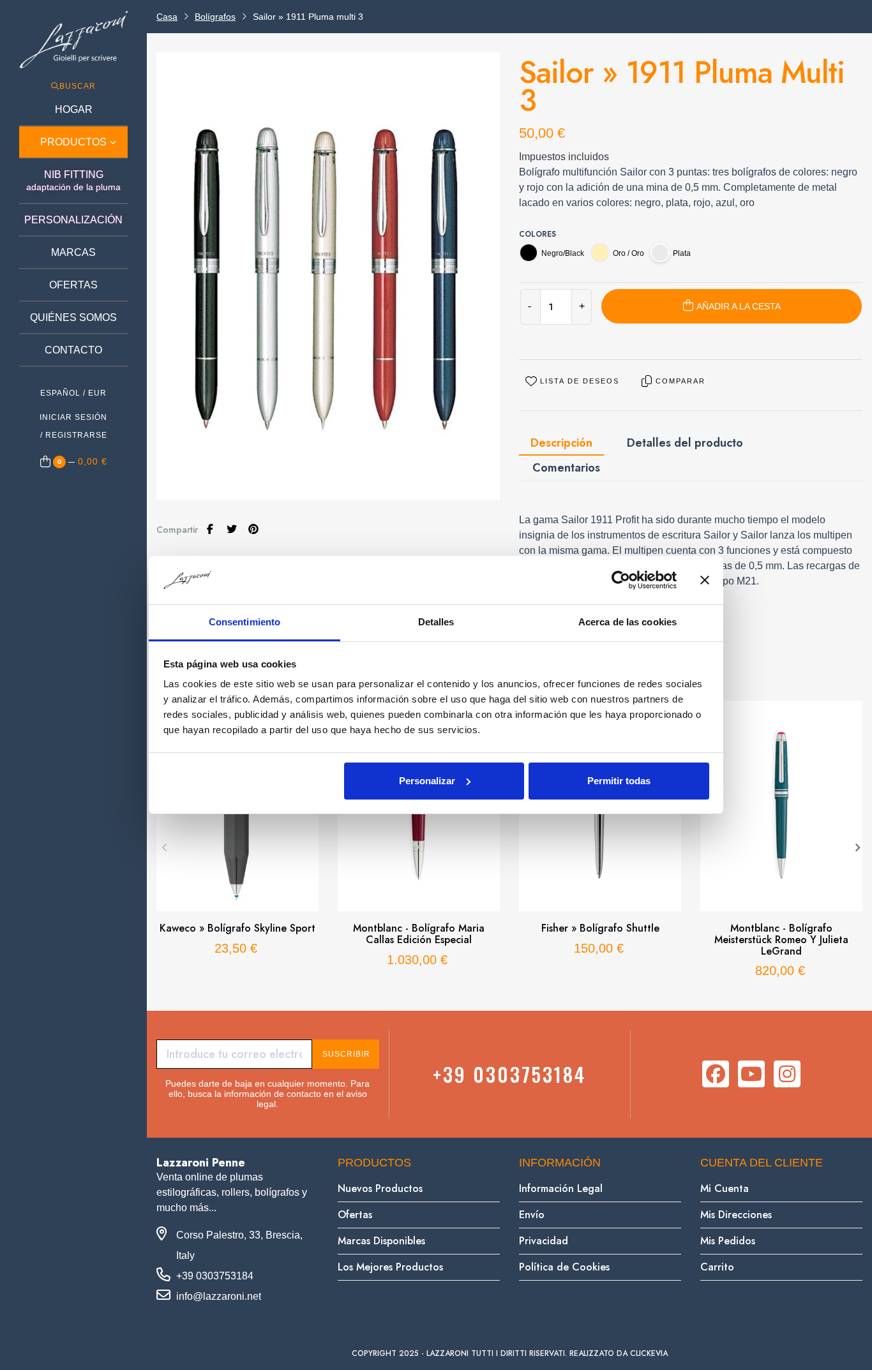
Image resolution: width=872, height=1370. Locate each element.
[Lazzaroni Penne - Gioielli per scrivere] (73, 39)
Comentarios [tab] (566, 467)
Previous (162, 846)
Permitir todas (618, 780)
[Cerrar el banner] (704, 580)
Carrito (717, 1267)
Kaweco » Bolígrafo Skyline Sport (237, 928)
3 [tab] (515, 1001)
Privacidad (543, 1240)
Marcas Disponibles (381, 1240)
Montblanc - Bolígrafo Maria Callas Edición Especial (419, 934)
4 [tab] (528, 1001)
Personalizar (427, 780)
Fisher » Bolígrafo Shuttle (600, 928)
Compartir (210, 529)
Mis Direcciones (736, 1214)
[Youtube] (751, 1074)
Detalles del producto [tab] (685, 443)
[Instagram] (787, 1074)
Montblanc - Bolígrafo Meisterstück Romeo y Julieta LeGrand (781, 940)
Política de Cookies (564, 1267)
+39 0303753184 (509, 1074)
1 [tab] (490, 1001)
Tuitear (231, 529)
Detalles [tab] (436, 621)
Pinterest (253, 529)
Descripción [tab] (561, 443)
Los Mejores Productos (390, 1267)
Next (856, 846)
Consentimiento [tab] (244, 621)
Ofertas (355, 1214)
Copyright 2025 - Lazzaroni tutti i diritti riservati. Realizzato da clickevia (510, 1353)
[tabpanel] (237, 835)
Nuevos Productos (380, 1188)
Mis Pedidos (727, 1240)
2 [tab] (503, 1001)
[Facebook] (715, 1074)
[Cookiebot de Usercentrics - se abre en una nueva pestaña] (621, 580)
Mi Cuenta (724, 1188)
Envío (532, 1214)
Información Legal (561, 1188)
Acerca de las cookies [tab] (627, 621)
